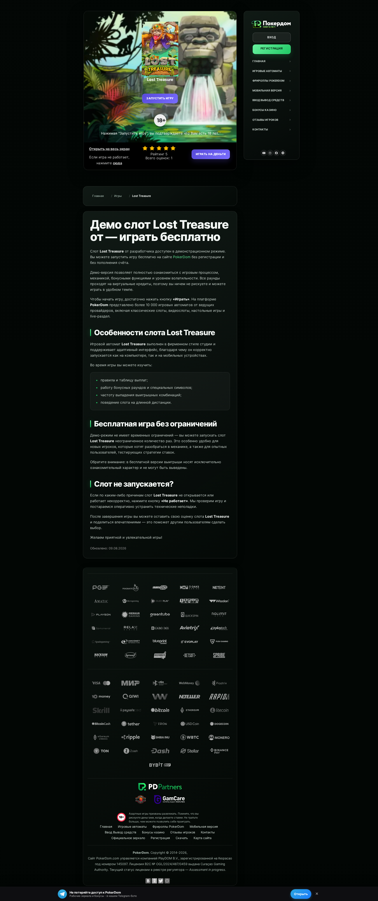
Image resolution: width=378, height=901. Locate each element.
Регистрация (272, 48)
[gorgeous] (173, 148)
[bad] (145, 148)
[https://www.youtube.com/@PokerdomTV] (264, 153)
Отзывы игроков (265, 119)
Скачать (182, 838)
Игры (118, 196)
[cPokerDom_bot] (283, 153)
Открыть (301, 894)
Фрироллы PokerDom (268, 80)
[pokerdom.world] (270, 153)
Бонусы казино (264, 110)
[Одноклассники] (154, 880)
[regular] (159, 148)
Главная (259, 61)
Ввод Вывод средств (268, 100)
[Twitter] (160, 880)
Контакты (260, 129)
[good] (166, 148)
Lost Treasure (141, 196)
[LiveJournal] (173, 880)
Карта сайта (203, 838)
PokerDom (182, 257)
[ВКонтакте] (148, 880)
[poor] (152, 148)
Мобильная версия (267, 90)
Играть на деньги (211, 154)
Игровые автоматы (267, 71)
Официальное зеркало (128, 838)
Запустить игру (160, 98)
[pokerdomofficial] (276, 153)
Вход (271, 37)
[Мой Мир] (167, 880)
